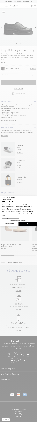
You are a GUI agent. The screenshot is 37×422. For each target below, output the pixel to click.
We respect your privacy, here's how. (10, 218)
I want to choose (9, 223)
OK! (28, 223)
